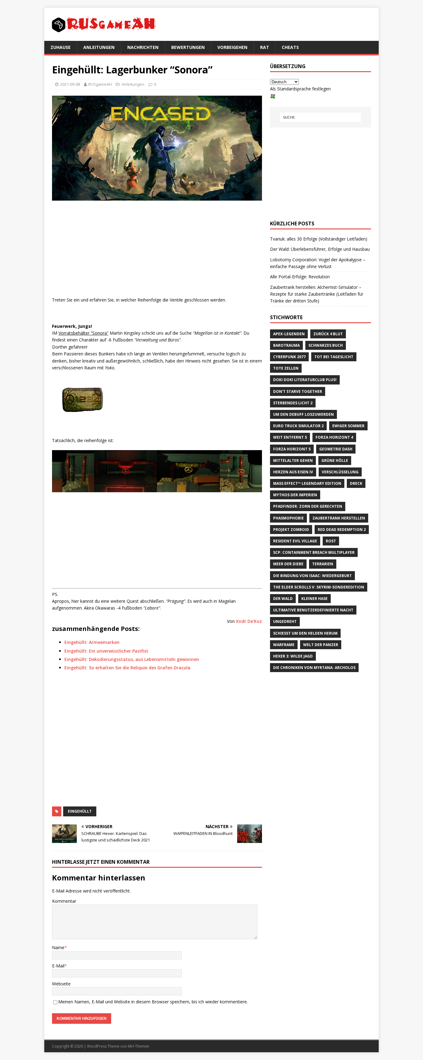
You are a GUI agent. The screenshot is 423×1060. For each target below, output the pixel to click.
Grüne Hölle (334, 460)
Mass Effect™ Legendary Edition (307, 483)
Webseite (61, 984)
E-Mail (58, 966)
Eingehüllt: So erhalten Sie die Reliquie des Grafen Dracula (127, 668)
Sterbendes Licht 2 (292, 403)
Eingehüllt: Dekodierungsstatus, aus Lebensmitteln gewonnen (131, 659)
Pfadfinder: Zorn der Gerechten (307, 506)
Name (58, 947)
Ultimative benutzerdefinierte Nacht (313, 610)
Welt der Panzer (320, 644)
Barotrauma (286, 345)
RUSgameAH (100, 84)
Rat (264, 47)
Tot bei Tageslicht (333, 356)
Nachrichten (143, 47)
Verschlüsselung (340, 472)
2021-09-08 (70, 84)
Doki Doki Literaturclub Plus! (305, 379)
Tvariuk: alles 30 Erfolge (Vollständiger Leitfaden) (318, 239)
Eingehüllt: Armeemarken (92, 642)
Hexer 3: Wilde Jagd (293, 656)
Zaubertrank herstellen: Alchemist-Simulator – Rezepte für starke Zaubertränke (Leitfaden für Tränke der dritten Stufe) (316, 294)
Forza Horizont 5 (292, 449)
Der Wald (283, 598)
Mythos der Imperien (295, 494)
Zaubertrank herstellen (338, 518)
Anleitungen (99, 47)
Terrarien (322, 564)
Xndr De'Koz (249, 621)
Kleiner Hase (314, 598)
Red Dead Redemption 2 (342, 529)
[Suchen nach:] (320, 117)
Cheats (290, 47)
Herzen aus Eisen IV (293, 472)
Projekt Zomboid (291, 529)
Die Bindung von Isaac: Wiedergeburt (312, 575)
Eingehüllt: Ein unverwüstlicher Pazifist (106, 651)
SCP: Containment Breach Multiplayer (314, 552)
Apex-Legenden (289, 334)
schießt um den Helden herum (305, 633)
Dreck (356, 483)
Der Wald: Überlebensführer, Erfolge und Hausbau (320, 249)
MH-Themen (138, 1046)
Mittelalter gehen (293, 460)
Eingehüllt (80, 811)
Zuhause (60, 47)
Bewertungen (188, 47)
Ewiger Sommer (348, 425)
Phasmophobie (288, 518)
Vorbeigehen (232, 47)
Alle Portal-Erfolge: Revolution (300, 277)
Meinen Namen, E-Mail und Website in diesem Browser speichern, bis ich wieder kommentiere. (153, 1002)
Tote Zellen (286, 368)
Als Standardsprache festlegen (300, 89)
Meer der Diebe (288, 564)
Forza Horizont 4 (334, 437)
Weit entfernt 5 (290, 437)
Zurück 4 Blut (328, 334)
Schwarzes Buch (325, 345)
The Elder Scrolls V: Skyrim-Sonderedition (318, 587)
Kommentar (64, 901)
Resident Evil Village (295, 541)
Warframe (283, 644)
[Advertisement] (157, 250)
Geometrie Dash (335, 449)
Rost (331, 541)
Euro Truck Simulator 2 (298, 425)
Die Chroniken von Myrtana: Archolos (314, 667)
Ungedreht (285, 621)
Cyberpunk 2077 (289, 356)
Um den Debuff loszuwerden (303, 414)
